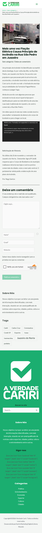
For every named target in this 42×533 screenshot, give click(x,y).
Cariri (6, 328)
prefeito (7, 344)
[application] (21, 131)
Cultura (21, 501)
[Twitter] (26, 418)
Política (21, 489)
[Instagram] (16, 418)
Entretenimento (21, 492)
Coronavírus (28, 328)
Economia (21, 495)
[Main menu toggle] (36, 4)
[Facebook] (21, 418)
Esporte (17, 333)
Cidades (21, 504)
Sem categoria (7, 62)
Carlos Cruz (16, 328)
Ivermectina (8, 338)
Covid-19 (7, 333)
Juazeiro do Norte (26, 338)
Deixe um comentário (22, 62)
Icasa (26, 333)
